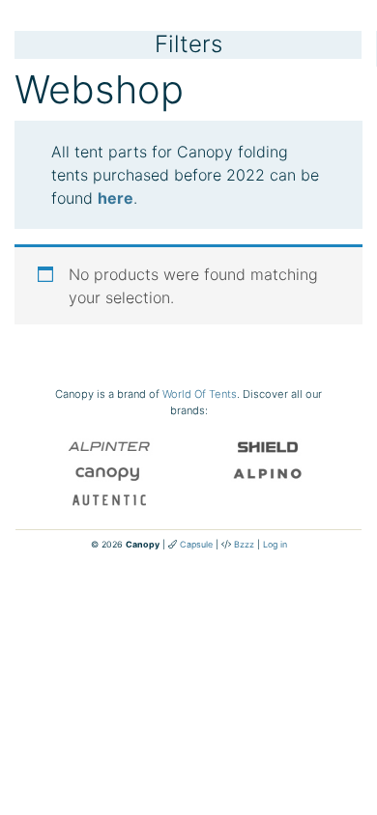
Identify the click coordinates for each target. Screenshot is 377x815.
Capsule (196, 544)
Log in (275, 544)
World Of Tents (199, 394)
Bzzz (244, 544)
